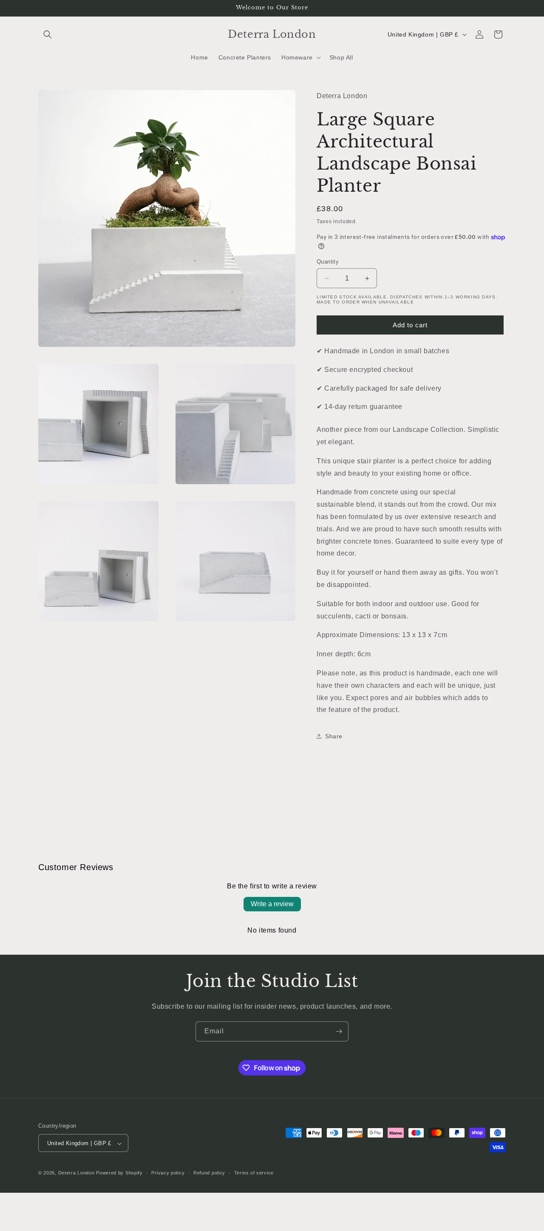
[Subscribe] (338, 1031)
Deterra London (76, 1173)
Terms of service (254, 1172)
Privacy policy (167, 1172)
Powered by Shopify (119, 1173)
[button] (47, 34)
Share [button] (334, 736)
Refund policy (209, 1172)
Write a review (272, 904)
